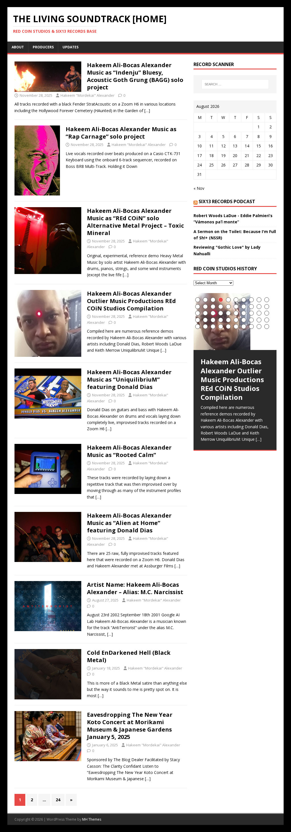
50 (266, 326)
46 (236, 326)
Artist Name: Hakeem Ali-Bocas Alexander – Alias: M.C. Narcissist (135, 588)
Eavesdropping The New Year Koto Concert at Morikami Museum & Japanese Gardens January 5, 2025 (129, 726)
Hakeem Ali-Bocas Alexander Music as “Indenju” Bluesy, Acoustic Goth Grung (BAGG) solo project (135, 76)
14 (220, 306)
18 (251, 306)
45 (228, 326)
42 (205, 326)
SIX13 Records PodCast (227, 201)
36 (236, 320)
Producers (43, 47)
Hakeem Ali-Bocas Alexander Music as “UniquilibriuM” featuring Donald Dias (129, 379)
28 (251, 313)
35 (228, 320)
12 (205, 306)
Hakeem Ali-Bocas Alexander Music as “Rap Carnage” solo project (121, 132)
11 (197, 306)
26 (236, 313)
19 (259, 306)
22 (205, 313)
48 (251, 326)
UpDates (70, 47)
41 (197, 326)
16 (236, 306)
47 (243, 326)
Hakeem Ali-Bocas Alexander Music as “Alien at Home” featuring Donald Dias (129, 523)
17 (243, 306)
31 (197, 320)
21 (197, 313)
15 (228, 306)
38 (251, 320)
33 (213, 320)
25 (228, 313)
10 (266, 299)
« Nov (199, 188)
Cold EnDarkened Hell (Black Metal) (129, 656)
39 (259, 320)
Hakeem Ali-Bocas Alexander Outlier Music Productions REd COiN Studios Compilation (131, 301)
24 (58, 799)
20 (266, 306)
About (18, 47)
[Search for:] (235, 84)
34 (220, 320)
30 (266, 313)
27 (243, 313)
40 (266, 320)
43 (213, 326)
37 (243, 320)
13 (213, 306)
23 (213, 313)
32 (205, 320)
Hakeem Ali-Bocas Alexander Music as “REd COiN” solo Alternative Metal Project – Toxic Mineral (135, 222)
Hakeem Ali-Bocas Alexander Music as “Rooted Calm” (129, 451)
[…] (147, 110)
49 (259, 326)
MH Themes (91, 819)
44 (220, 326)
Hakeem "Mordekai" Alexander (88, 95)
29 (259, 313)
